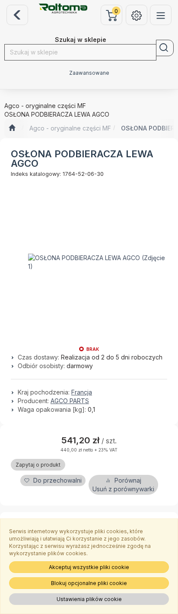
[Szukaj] (165, 48)
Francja (81, 392)
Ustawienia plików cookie (89, 599)
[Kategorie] (161, 15)
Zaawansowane (89, 73)
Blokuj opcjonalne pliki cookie (89, 583)
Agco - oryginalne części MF (70, 128)
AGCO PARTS (70, 400)
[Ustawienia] (136, 15)
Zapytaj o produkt (38, 464)
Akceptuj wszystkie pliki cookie (89, 567)
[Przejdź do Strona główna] (11, 128)
